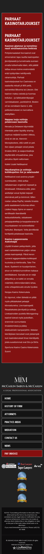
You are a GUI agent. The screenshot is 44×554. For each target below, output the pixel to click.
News (7, 446)
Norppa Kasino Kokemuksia (17, 292)
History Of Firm (13, 406)
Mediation (10, 430)
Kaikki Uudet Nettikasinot (16, 164)
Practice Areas (13, 422)
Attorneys (10, 414)
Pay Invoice (11, 453)
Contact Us (11, 438)
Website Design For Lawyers (21, 545)
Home (8, 398)
